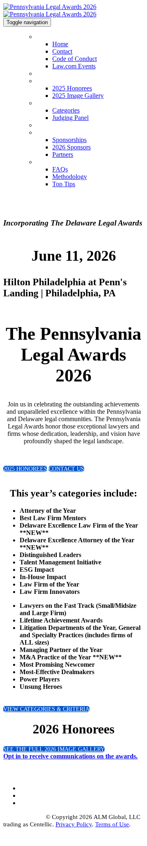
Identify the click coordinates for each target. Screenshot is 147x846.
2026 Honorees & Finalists (67, 74)
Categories (48, 103)
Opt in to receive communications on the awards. (70, 756)
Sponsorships (51, 133)
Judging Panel (70, 117)
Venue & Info (51, 125)
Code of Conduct (74, 58)
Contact (62, 51)
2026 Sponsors (71, 147)
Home (43, 37)
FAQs (42, 162)
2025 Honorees (53, 81)
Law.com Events (74, 66)
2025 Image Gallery (78, 95)
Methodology (69, 176)
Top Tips (63, 183)
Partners (62, 154)
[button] (25, 469)
